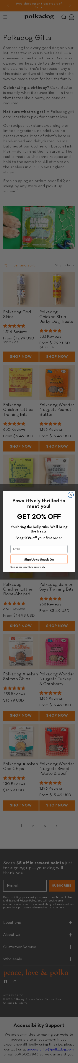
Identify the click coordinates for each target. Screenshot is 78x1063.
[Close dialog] (71, 495)
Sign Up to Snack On (39, 559)
